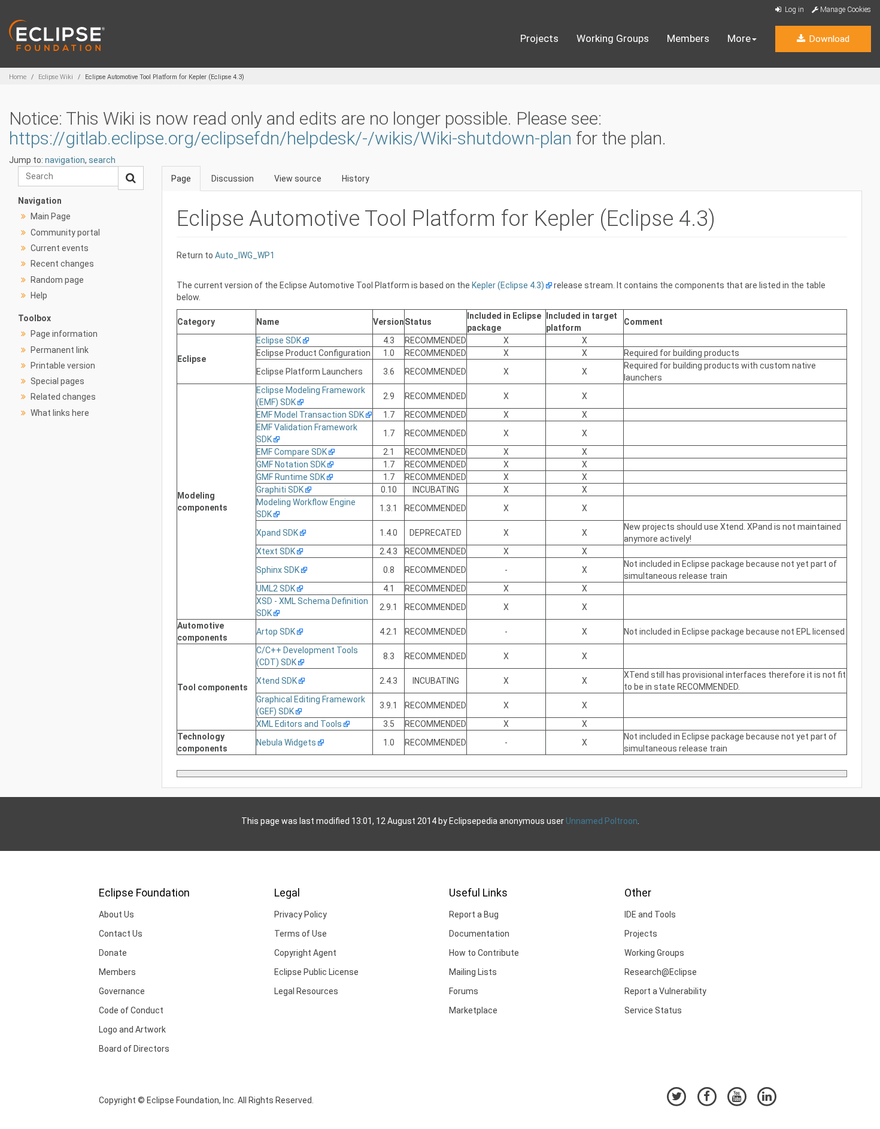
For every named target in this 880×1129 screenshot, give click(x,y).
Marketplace (473, 1010)
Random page (57, 280)
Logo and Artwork (132, 1029)
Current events (60, 248)
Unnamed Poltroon (602, 821)
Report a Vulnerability (665, 991)
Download (827, 39)
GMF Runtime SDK (290, 477)
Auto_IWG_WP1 (245, 255)
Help (39, 295)
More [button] (739, 38)
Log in (793, 9)
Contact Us (120, 933)
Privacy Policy (300, 914)
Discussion (232, 178)
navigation (65, 160)
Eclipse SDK (278, 340)
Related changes (63, 397)
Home (17, 77)
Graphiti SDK (280, 489)
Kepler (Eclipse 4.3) (508, 285)
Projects (539, 38)
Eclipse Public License (316, 972)
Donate (113, 953)
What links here (60, 413)
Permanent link (60, 350)
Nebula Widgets (286, 742)
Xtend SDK (276, 681)
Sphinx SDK (277, 570)
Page (181, 178)
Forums (463, 991)
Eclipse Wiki (55, 77)
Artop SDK (275, 631)
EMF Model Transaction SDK (310, 414)
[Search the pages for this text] (131, 178)
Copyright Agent (305, 953)
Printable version (63, 365)
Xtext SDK (275, 551)
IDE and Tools (650, 914)
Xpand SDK (277, 533)
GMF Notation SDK (291, 464)
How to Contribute (484, 953)
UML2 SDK (275, 588)
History (355, 178)
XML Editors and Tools (299, 724)
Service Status (653, 1010)
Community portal (65, 232)
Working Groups (612, 38)
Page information (64, 334)
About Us (116, 914)
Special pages (57, 381)
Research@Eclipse (660, 972)
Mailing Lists (473, 972)
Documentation (479, 933)
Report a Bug (474, 914)
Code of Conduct (131, 1010)
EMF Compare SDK (291, 452)
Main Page (51, 216)
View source (297, 178)
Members (688, 38)
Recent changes (62, 263)
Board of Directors (134, 1048)
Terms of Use (300, 933)
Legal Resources (306, 991)
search (102, 160)
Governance (122, 991)
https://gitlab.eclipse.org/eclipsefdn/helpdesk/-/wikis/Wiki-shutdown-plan (290, 138)
